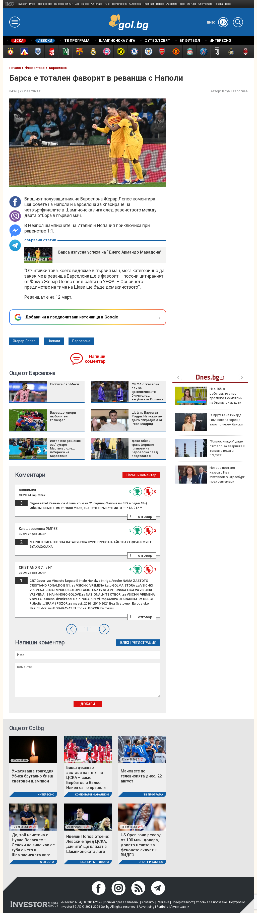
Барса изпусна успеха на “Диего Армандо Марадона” (110, 252)
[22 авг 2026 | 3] (142, 749)
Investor (22, 4)
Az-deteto (171, 4)
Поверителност (183, 902)
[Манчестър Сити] (148, 51)
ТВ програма (153, 794)
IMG (10, 4)
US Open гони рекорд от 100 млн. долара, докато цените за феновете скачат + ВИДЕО (141, 845)
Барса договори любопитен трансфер (63, 416)
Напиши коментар (95, 359)
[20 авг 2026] (88, 749)
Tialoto (85, 4)
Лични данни (179, 906)
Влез (124, 643)
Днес (216, 22)
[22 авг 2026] (33, 749)
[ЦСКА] (10, 51)
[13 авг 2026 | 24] (33, 816)
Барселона (81, 341)
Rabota (160, 4)
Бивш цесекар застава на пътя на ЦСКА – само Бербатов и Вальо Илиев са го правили (86, 777)
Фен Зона (47, 862)
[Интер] (231, 51)
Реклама (163, 902)
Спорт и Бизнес (151, 862)
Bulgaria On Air (63, 4)
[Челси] (134, 51)
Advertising (146, 906)
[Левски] (24, 51)
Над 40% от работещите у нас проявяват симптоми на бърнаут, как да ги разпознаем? (208, 398)
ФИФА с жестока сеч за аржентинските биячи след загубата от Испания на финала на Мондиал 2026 (147, 395)
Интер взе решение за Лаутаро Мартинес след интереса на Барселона (65, 448)
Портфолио (237, 902)
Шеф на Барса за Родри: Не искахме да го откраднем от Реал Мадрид (147, 418)
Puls (107, 4)
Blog (182, 4)
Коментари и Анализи (92, 794)
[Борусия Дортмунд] (120, 51)
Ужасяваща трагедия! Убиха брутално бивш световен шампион (33, 776)
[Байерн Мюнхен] (106, 51)
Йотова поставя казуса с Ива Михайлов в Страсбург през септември (227, 474)
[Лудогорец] (65, 51)
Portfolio (162, 906)
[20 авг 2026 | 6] (88, 816)
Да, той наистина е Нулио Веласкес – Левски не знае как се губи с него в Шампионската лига (33, 845)
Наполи (54, 341)
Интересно (45, 794)
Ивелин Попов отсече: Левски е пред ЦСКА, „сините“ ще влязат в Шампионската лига (87, 844)
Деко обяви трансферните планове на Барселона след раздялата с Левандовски (145, 450)
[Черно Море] (37, 51)
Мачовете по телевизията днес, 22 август (141, 776)
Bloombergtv (44, 4)
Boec (228, 4)
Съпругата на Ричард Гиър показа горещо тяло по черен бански (226, 419)
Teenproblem (119, 4)
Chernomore (205, 4)
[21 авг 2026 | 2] (142, 816)
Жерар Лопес (24, 341)
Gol (77, 4)
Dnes (32, 4)
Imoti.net (149, 4)
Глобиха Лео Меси (64, 384)
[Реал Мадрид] (93, 51)
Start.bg (191, 4)
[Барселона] (79, 51)
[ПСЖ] (203, 51)
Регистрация (144, 643)
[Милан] (244, 51)
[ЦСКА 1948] (51, 51)
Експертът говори (94, 862)
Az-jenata (96, 4)
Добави (87, 704)
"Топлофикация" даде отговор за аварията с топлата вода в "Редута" (227, 448)
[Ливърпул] (189, 51)
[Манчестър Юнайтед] (175, 51)
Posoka (219, 4)
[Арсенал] (162, 51)
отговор (145, 517)
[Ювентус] (217, 51)
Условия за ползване (211, 902)
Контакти (148, 902)
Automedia (135, 4)
